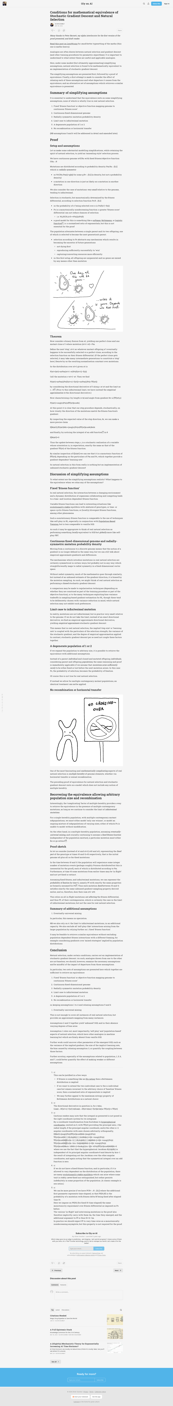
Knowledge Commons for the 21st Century (64, 1332)
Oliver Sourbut (60, 24)
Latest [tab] (58, 1310)
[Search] (144, 4)
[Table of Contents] (2, 703)
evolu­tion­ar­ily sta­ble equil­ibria (78, 1174)
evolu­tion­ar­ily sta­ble (60, 507)
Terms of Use (96, 1253)
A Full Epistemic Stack (61, 1329)
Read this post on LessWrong (63, 43)
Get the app (96, 1397)
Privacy (85, 1392)
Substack (77, 1402)
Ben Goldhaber (76, 1335)
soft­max (97, 220)
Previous (57, 1270)
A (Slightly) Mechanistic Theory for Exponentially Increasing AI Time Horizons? (74, 1345)
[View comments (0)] (59, 30)
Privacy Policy (102, 1255)
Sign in (166, 4)
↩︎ (54, 1072)
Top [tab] (52, 1310)
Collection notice (100, 1392)
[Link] (47, 92)
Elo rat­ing (90, 1079)
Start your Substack (81, 1397)
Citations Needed (58, 1315)
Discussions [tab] (65, 1310)
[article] (86, 1320)
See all (54, 1362)
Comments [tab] (54, 1285)
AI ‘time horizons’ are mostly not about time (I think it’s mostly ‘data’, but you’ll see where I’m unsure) (77, 1350)
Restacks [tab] (63, 1285)
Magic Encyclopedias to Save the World (63, 1318)
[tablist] (58, 1285)
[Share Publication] (148, 4)
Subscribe (156, 4)
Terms (91, 1392)
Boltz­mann (107, 220)
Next (117, 1270)
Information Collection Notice (86, 1255)
